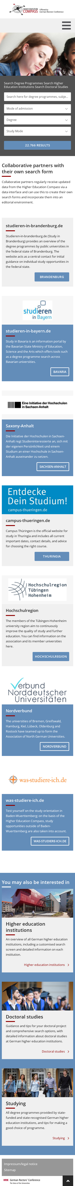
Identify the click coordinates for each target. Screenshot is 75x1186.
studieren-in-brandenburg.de (34, 225)
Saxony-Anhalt (20, 425)
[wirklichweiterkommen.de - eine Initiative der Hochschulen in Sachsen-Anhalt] (37, 405)
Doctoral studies (24, 1016)
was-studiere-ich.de (25, 800)
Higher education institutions (25, 927)
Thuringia (52, 556)
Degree (12, 120)
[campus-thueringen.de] (37, 499)
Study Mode (15, 131)
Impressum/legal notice (21, 1164)
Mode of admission (20, 109)
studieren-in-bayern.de (28, 331)
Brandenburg (52, 277)
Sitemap (10, 1170)
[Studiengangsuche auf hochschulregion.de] (37, 589)
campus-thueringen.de (28, 520)
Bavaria (59, 372)
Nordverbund (19, 710)
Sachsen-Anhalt (53, 466)
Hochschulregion (22, 610)
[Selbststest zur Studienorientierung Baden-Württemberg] (37, 779)
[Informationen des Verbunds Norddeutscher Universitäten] (37, 689)
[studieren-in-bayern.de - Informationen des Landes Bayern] (37, 310)
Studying (16, 1103)
